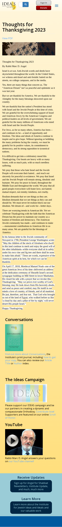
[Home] (9, 5)
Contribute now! (45, 411)
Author (18, 363)
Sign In (43, 2)
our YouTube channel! (21, 461)
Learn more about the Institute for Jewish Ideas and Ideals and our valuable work (31, 507)
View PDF (7, 38)
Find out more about (25, 354)
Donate (43, 7)
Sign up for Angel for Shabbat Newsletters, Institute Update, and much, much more (31, 486)
